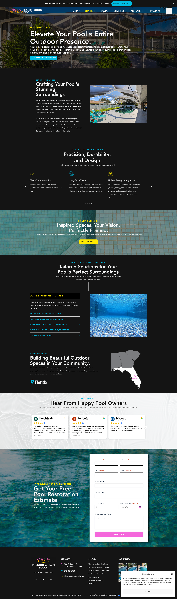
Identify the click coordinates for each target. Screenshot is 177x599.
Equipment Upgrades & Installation (98, 567)
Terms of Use (94, 595)
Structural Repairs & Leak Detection (99, 570)
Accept (148, 591)
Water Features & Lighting (96, 580)
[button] (172, 574)
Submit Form (119, 534)
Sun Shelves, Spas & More (96, 574)
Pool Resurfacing (93, 577)
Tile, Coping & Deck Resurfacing (98, 564)
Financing (91, 583)
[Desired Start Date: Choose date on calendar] (140, 507)
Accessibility (103, 595)
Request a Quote (121, 3)
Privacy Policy (112, 595)
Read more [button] (37, 436)
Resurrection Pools (50, 595)
